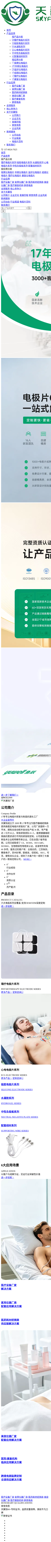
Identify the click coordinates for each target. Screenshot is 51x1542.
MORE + (27, 859)
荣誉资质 (16, 125)
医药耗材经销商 (19, 92)
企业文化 (16, 118)
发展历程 (16, 122)
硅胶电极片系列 (21, 43)
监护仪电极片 (20, 69)
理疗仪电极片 (20, 76)
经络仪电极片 (20, 73)
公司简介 (16, 115)
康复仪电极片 (20, 79)
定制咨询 (17, 992)
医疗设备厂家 (18, 86)
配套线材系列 (20, 56)
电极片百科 (17, 141)
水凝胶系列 (19, 46)
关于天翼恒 (12, 112)
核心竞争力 (12, 109)
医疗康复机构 (18, 99)
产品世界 (11, 33)
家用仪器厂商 (18, 89)
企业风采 (16, 128)
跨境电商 (16, 102)
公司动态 (16, 135)
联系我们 (11, 145)
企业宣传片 (8, 820)
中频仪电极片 (21, 66)
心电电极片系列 (21, 50)
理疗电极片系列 (21, 40)
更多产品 (5, 992)
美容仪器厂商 (18, 96)
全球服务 (11, 105)
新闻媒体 (11, 132)
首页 (9, 30)
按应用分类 (17, 60)
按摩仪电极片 (20, 63)
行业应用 (11, 82)
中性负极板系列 (21, 53)
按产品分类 (17, 37)
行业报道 (16, 138)
